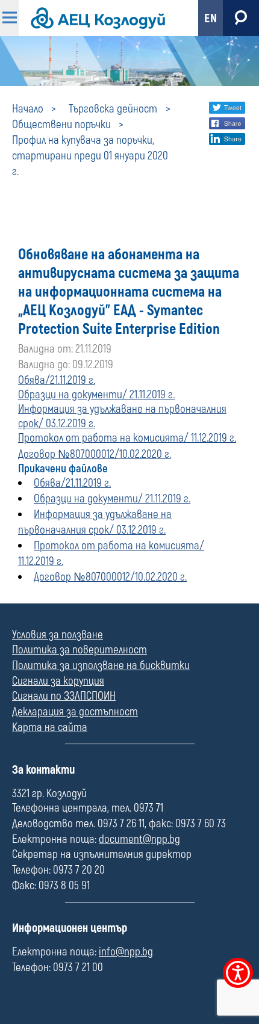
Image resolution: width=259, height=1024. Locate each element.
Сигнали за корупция (58, 681)
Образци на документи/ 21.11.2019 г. (96, 394)
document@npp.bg (139, 839)
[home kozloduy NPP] (98, 18)
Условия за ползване (57, 635)
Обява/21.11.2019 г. (56, 380)
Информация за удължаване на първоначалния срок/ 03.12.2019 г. (95, 522)
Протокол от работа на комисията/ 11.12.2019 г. (127, 438)
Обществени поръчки (61, 124)
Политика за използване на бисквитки (101, 665)
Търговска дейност (113, 109)
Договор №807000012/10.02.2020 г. (94, 454)
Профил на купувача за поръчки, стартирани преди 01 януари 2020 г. (90, 156)
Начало (27, 109)
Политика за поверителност (79, 650)
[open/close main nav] (9, 18)
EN (210, 18)
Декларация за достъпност (75, 712)
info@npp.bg (126, 952)
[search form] (241, 18)
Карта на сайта (49, 727)
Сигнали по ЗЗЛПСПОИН (64, 696)
